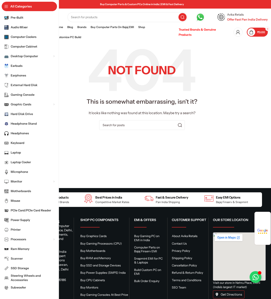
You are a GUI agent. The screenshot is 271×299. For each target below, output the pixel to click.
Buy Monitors (89, 287)
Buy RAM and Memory (95, 258)
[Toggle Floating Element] (255, 277)
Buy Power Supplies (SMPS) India (103, 273)
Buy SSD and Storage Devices (100, 265)
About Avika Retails (185, 236)
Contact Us (179, 243)
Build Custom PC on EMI (147, 272)
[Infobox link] (204, 17)
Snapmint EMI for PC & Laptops (148, 260)
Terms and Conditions (186, 280)
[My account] (238, 32)
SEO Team (179, 287)
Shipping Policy (182, 258)
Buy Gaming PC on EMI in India (146, 238)
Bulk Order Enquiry (146, 281)
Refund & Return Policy (187, 273)
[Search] (182, 17)
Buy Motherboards (92, 251)
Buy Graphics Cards (93, 236)
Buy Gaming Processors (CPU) (101, 243)
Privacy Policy (181, 251)
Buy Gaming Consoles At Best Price (104, 295)
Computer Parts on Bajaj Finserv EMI (147, 249)
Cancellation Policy (184, 265)
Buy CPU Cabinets (92, 280)
